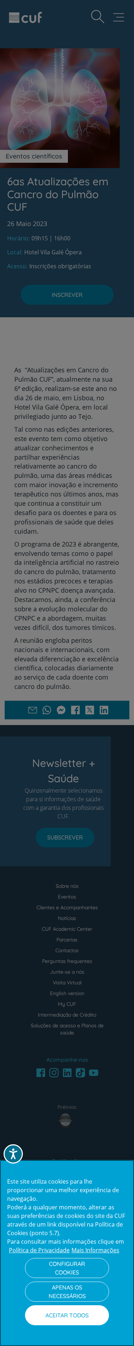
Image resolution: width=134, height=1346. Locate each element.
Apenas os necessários (67, 1291)
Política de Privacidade (39, 1250)
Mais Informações (95, 1250)
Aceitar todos (67, 1315)
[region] (67, 1253)
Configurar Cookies (67, 1268)
